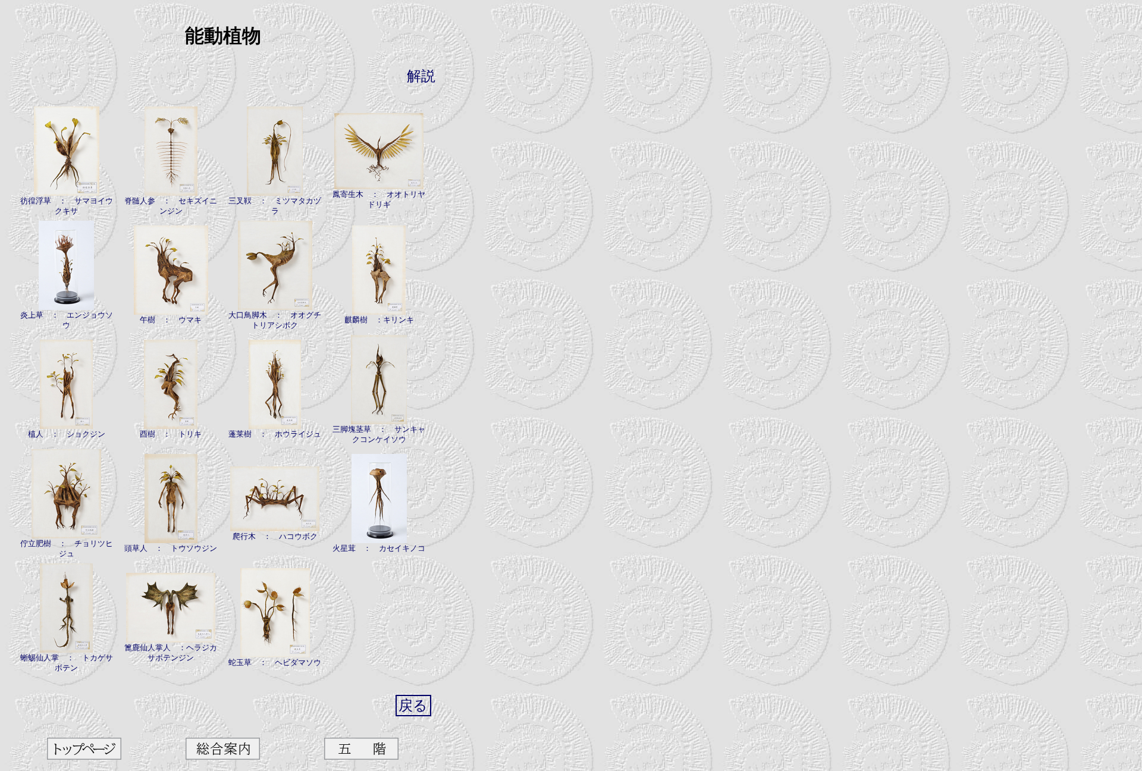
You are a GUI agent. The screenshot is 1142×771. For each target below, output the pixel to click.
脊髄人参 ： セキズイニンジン (170, 205)
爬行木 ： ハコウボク (275, 536)
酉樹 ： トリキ (171, 434)
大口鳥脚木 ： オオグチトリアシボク (274, 320)
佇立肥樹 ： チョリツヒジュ (66, 548)
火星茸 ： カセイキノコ (378, 548)
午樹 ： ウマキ (171, 319)
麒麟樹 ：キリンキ (379, 319)
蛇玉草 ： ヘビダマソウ (274, 662)
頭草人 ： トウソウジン (170, 548)
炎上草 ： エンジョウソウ (66, 320)
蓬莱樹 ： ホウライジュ (274, 434)
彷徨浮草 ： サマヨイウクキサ (66, 205)
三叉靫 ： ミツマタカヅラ (274, 205)
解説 (421, 76)
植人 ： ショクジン (66, 434)
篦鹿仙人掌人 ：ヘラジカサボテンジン (170, 652)
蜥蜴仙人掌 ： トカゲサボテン (66, 662)
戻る (413, 705)
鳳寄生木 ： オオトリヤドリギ (378, 199)
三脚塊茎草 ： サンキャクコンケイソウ (378, 434)
